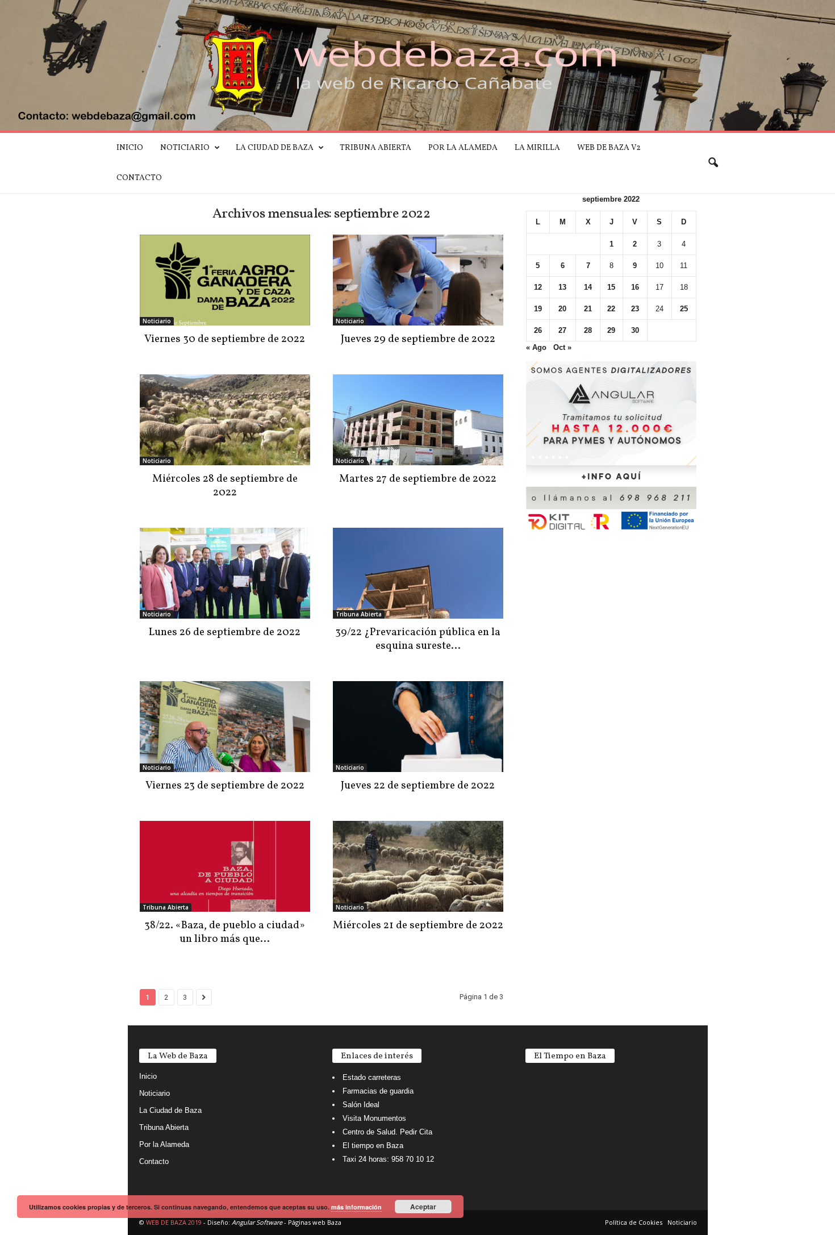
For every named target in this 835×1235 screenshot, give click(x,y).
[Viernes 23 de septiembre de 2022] (225, 726)
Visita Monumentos (374, 1118)
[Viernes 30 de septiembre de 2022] (225, 280)
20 (562, 308)
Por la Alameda (463, 148)
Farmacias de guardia (378, 1091)
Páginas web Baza (314, 1222)
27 (562, 330)
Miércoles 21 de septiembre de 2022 (418, 925)
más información (356, 1207)
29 (611, 330)
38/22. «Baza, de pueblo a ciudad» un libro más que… (224, 932)
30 (635, 330)
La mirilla (537, 148)
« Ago (536, 347)
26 (538, 330)
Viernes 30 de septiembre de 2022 (224, 339)
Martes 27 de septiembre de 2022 (417, 479)
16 (635, 287)
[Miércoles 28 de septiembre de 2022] (225, 419)
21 (588, 308)
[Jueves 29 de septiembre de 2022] (418, 280)
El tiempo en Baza (373, 1145)
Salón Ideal (361, 1104)
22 (611, 308)
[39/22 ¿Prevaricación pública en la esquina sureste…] (418, 573)
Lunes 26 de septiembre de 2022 (224, 632)
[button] (712, 163)
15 (611, 287)
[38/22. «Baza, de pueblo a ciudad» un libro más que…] (225, 866)
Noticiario (185, 148)
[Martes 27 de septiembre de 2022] (418, 419)
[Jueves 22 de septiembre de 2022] (418, 726)
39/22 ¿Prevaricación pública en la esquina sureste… (417, 639)
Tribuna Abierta (375, 148)
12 (538, 287)
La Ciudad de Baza (275, 148)
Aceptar (423, 1206)
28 (588, 330)
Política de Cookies (633, 1222)
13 (562, 287)
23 (635, 308)
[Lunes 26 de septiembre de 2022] (225, 573)
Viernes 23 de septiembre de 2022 (224, 785)
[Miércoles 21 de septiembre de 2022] (418, 866)
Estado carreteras (372, 1077)
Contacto (139, 178)
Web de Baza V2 (609, 148)
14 (588, 287)
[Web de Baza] (417, 65)
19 (538, 308)
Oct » (562, 347)
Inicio (129, 148)
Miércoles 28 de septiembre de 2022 (225, 486)
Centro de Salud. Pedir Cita (387, 1132)
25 (684, 308)
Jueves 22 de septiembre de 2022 (418, 785)
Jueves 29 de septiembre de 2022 (418, 339)
